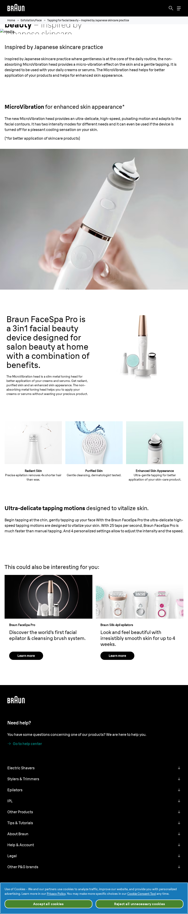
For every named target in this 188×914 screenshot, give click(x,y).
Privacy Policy (56, 893)
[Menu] (179, 8)
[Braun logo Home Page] (16, 8)
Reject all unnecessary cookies (139, 904)
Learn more (26, 656)
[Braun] (16, 8)
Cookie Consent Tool (141, 893)
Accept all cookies (48, 904)
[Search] (171, 8)
